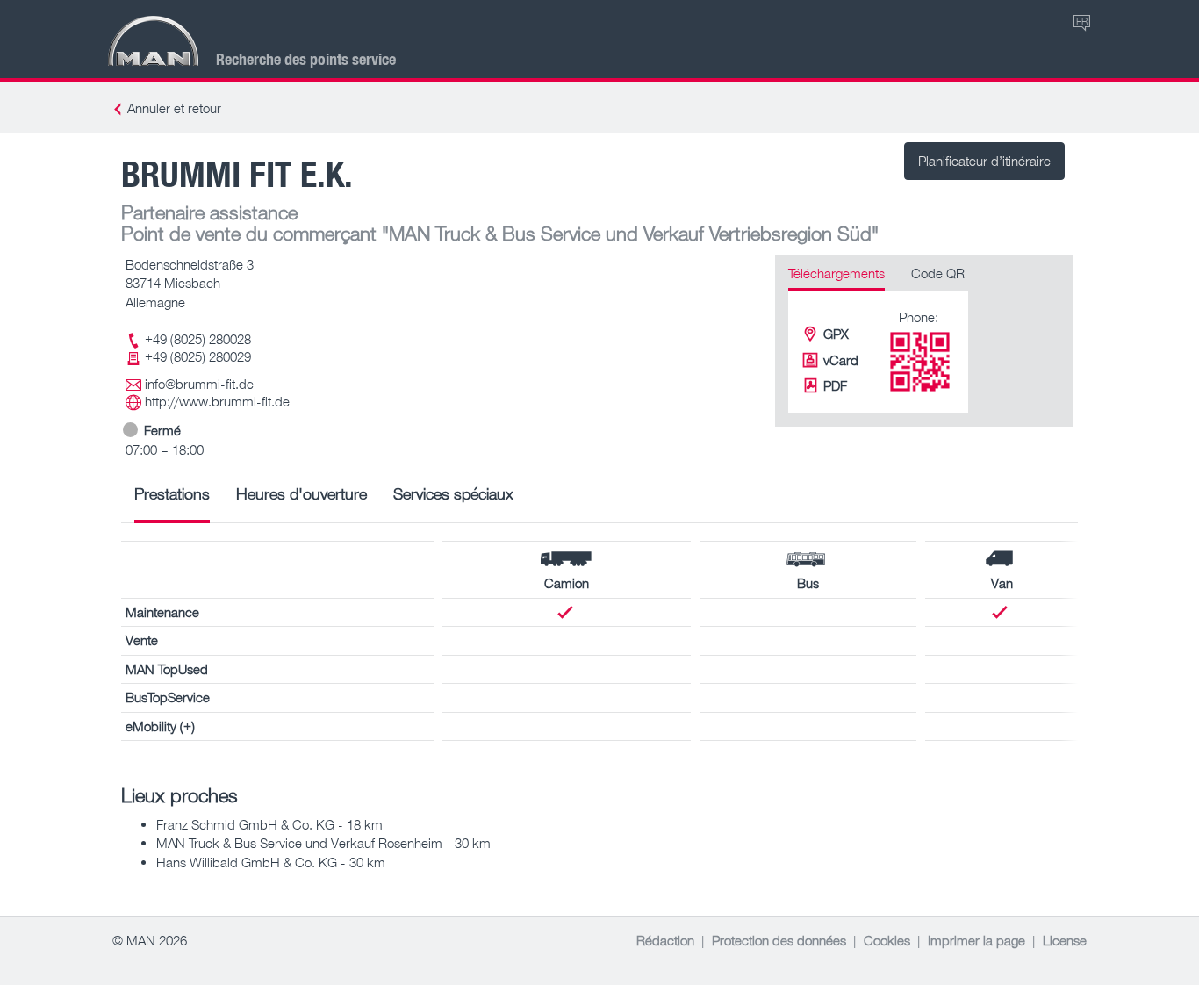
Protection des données (779, 940)
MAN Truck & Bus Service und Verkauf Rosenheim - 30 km (323, 843)
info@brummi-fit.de (199, 384)
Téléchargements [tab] (836, 273)
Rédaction (665, 940)
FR (1082, 20)
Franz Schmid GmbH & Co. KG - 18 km (269, 824)
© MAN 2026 (149, 940)
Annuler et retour (174, 108)
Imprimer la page (976, 940)
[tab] (172, 500)
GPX (836, 334)
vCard (840, 360)
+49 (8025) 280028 (198, 339)
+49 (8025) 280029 (198, 356)
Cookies (887, 940)
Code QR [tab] (938, 273)
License (1065, 940)
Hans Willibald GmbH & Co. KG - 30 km (270, 862)
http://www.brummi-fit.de (217, 401)
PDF (835, 385)
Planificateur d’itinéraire (984, 161)
